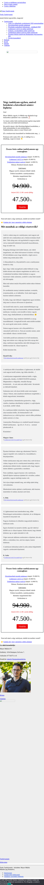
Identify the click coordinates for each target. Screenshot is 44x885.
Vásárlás (22, 207)
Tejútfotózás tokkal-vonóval (16, 162)
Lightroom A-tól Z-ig (16, 159)
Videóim (3, 699)
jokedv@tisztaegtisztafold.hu (16, 659)
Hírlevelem (3, 862)
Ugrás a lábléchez (10, 6)
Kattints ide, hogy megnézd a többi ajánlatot (17, 222)
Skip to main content (10, 4)
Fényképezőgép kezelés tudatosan (16, 157)
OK (9, 884)
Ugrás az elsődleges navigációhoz (15, 2)
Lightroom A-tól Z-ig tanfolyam (13, 440)
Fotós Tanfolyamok (6, 14)
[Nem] (12, 884)
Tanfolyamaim (4, 859)
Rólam (2, 695)
